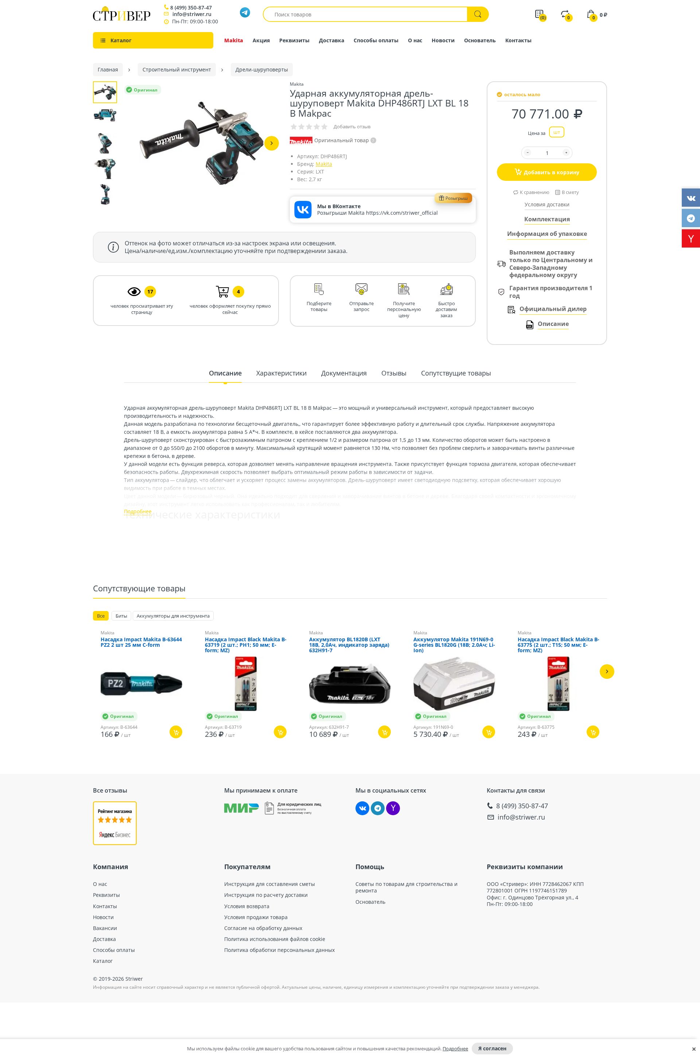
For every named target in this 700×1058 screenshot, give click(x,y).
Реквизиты (294, 40)
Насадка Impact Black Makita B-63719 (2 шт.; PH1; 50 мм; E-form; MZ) (246, 645)
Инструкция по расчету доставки (266, 895)
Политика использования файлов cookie (274, 939)
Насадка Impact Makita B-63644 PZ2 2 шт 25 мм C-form (141, 642)
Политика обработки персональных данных (279, 950)
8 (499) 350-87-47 (191, 7)
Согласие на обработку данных (263, 928)
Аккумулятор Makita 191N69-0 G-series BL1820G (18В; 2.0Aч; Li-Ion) (454, 645)
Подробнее (455, 1048)
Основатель (480, 40)
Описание (553, 324)
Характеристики (281, 373)
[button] (271, 143)
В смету (570, 192)
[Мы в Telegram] (378, 808)
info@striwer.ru (191, 14)
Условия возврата (246, 906)
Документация (344, 373)
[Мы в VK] (362, 808)
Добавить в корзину (551, 172)
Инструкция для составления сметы (269, 884)
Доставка (331, 40)
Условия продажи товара (256, 917)
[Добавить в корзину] (176, 732)
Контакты (518, 40)
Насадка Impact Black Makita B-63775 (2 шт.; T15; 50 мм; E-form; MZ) (558, 645)
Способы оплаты (376, 40)
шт (556, 132)
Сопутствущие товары (456, 373)
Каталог (103, 961)
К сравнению (534, 192)
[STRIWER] (121, 18)
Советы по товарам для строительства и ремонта (406, 887)
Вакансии (105, 928)
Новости (443, 40)
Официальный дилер (553, 309)
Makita (233, 40)
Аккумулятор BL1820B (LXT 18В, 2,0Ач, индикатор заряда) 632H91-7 (349, 645)
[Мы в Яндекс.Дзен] (393, 808)
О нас (415, 40)
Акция (261, 40)
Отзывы (394, 373)
